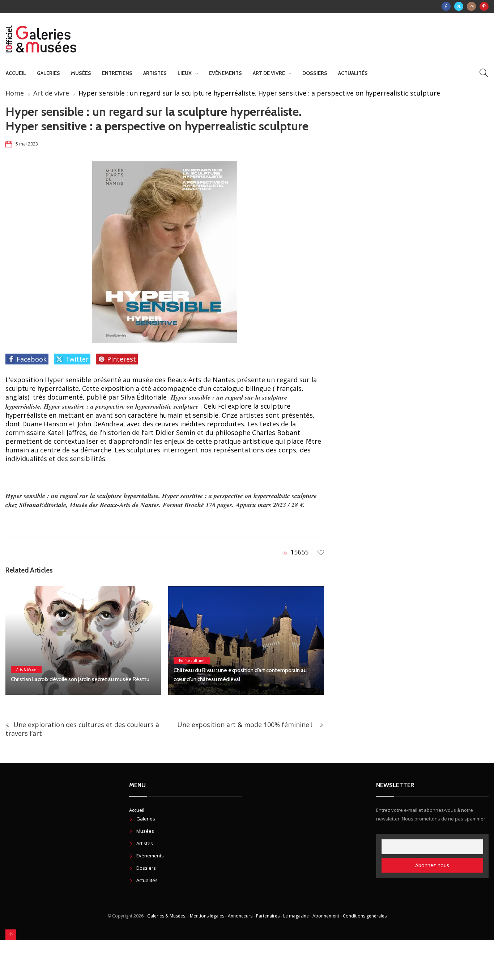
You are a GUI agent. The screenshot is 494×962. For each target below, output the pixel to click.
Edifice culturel (191, 660)
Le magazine (296, 916)
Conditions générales (365, 916)
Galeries (48, 73)
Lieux (185, 73)
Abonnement (325, 916)
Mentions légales (207, 916)
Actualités (353, 73)
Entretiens (117, 73)
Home (14, 93)
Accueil (16, 73)
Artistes (155, 73)
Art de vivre (269, 73)
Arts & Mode (26, 669)
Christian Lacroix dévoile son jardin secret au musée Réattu (80, 679)
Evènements (225, 73)
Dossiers (314, 73)
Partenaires (268, 916)
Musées (81, 73)
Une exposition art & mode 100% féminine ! (247, 724)
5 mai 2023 (27, 144)
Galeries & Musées (166, 916)
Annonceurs (240, 916)
